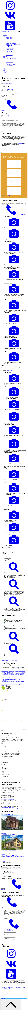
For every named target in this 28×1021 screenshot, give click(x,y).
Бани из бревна (9, 55)
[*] (11, 958)
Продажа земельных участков (13, 987)
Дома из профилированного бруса (13, 44)
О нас (4, 72)
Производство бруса (10, 64)
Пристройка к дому (10, 59)
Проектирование (9, 65)
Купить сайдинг (9, 60)
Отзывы (5, 71)
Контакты (5, 73)
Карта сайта (4, 987)
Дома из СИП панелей (11, 42)
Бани (4, 50)
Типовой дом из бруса (7, 830)
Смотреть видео (11, 799)
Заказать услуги (5, 57)
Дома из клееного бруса (11, 43)
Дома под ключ (9, 37)
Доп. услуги (9, 370)
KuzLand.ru (20, 143)
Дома (4, 36)
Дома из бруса (9, 38)
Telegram (11, 929)
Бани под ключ (9, 51)
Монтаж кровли (9, 62)
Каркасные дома (9, 40)
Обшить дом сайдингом (11, 58)
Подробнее (3, 833)
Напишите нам (4, 998)
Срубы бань (8, 52)
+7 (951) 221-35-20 (11, 31)
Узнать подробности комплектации (9, 660)
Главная (5, 35)
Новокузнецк (3, 31)
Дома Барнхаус (9, 45)
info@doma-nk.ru (10, 930)
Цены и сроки (5, 67)
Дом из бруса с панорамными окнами (9, 851)
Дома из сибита (9, 49)
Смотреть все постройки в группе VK (9, 808)
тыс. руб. (10, 89)
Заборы (7, 63)
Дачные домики (9, 39)
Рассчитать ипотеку (5, 195)
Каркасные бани (9, 53)
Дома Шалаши (9, 46)
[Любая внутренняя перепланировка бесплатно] (14, 115)
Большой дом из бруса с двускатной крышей (10, 858)
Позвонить (23, 214)
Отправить (7, 938)
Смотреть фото (4, 799)
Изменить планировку (6, 129)
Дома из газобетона (10, 48)
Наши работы (4, 70)
